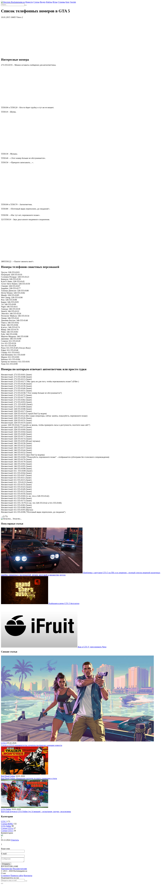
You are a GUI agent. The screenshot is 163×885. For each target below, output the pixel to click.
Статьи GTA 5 (7, 831)
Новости (29, 2)
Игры (55, 2)
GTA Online (6, 809)
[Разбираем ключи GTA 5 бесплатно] (25, 603)
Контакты (28, 875)
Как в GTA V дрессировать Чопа (92, 647)
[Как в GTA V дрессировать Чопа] (39, 647)
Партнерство (6, 869)
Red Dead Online (8, 776)
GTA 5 (4, 821)
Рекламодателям (20, 869)
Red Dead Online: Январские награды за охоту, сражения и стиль (29, 778)
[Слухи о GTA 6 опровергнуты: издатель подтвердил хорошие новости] (77, 741)
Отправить (6, 864)
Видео (42, 2)
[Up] (2, 883)
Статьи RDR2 (7, 824)
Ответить (15, 840)
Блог (68, 2)
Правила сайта (16, 875)
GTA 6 (4, 743)
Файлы (49, 2)
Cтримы (61, 2)
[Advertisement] (81, 37)
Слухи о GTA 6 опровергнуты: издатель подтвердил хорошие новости (31, 745)
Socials (73, 2)
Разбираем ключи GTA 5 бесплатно (64, 603)
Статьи (36, 2)
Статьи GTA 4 (7, 828)
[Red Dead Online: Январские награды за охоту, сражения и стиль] (24, 774)
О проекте (5, 875)
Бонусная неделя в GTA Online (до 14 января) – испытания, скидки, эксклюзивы (36, 811)
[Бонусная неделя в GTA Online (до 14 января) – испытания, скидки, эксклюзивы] (24, 807)
